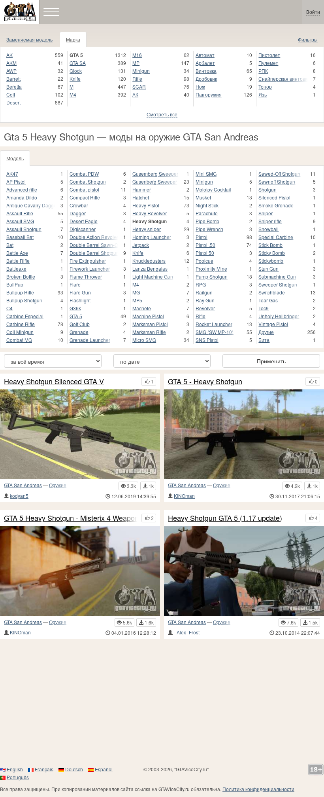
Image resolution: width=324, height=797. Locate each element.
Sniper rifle (270, 221)
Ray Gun (205, 300)
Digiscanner (83, 229)
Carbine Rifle (20, 324)
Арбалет (205, 62)
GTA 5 (76, 316)
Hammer (141, 189)
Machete (141, 308)
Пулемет (268, 62)
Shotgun (267, 189)
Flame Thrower (86, 276)
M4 (73, 94)
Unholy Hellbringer (278, 316)
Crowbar (79, 205)
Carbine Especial (24, 316)
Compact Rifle (85, 197)
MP (135, 62)
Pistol (201, 236)
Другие (266, 331)
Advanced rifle (21, 189)
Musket (203, 197)
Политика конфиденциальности (258, 789)
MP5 (137, 300)
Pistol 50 (205, 252)
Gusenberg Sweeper (154, 181)
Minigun (141, 70)
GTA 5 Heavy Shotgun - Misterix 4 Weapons (71, 518)
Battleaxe (16, 268)
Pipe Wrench (209, 229)
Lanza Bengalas (150, 268)
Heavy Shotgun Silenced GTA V (54, 381)
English (15, 769)
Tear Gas (268, 300)
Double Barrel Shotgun (94, 252)
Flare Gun (80, 292)
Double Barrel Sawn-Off (94, 244)
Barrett (13, 78)
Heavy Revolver (149, 213)
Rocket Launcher (214, 324)
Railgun (204, 292)
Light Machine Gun (152, 276)
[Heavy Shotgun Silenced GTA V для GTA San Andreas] (80, 434)
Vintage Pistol (273, 324)
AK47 (12, 173)
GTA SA (78, 62)
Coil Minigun (20, 331)
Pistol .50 (205, 244)
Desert (13, 102)
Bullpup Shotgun (24, 300)
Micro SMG (144, 339)
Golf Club (80, 324)
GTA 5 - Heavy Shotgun (205, 381)
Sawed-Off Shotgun (279, 173)
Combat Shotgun (88, 181)
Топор (265, 86)
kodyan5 (19, 495)
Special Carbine (275, 236)
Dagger (78, 213)
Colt (10, 94)
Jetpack (140, 244)
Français (44, 769)
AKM (11, 62)
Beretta (14, 86)
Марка (73, 39)
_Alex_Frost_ (188, 632)
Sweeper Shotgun (277, 284)
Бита (263, 339)
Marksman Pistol (150, 324)
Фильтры (308, 39)
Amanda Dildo (21, 197)
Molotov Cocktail (213, 189)
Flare (75, 284)
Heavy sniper (146, 229)
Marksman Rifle (149, 331)
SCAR (139, 86)
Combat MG (19, 339)
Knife (75, 78)
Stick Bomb (270, 244)
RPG (201, 284)
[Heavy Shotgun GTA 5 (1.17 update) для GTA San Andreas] (244, 571)
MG (136, 292)
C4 (9, 308)
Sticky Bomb (271, 252)
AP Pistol (16, 181)
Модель (15, 158)
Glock (76, 70)
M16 (137, 54)
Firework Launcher (90, 268)
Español (104, 769)
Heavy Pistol (145, 205)
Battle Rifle (18, 260)
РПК (263, 70)
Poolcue (204, 260)
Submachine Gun (277, 276)
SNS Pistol (207, 339)
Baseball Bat (20, 236)
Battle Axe (17, 252)
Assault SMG (20, 221)
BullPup (14, 284)
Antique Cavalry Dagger (30, 205)
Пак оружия (209, 94)
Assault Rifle (19, 213)
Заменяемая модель (29, 39)
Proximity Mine (211, 268)
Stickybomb (270, 260)
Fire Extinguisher (88, 260)
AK (9, 54)
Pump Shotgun (212, 276)
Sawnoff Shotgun (276, 181)
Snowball (268, 229)
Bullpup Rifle (20, 292)
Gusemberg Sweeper (155, 173)
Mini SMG (206, 173)
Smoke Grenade (276, 205)
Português (18, 777)
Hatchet (140, 197)
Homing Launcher (151, 236)
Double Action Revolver (94, 236)
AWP (11, 70)
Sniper (265, 213)
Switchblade (271, 292)
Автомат (205, 54)
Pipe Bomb (207, 221)
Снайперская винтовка (283, 78)
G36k (75, 308)
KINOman (184, 495)
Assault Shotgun (23, 229)
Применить (271, 361)
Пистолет (269, 54)
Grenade (79, 331)
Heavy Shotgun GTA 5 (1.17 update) (225, 518)
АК (135, 94)
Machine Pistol (148, 316)
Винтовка (206, 70)
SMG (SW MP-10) (215, 331)
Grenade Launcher (90, 339)
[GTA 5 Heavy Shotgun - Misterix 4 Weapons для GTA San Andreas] (80, 571)
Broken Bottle (20, 276)
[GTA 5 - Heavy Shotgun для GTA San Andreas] (244, 434)
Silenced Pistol (274, 197)
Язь (262, 94)
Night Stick (207, 205)
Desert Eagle (84, 221)
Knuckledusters (149, 260)
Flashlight (80, 300)
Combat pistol (84, 189)
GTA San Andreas (23, 485)
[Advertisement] (162, 702)
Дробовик (206, 78)
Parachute (207, 213)
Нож (200, 86)
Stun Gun (268, 268)
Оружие (57, 485)
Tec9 (263, 308)
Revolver (205, 308)
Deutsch (74, 769)
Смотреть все (162, 114)
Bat (9, 244)
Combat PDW (84, 173)
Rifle (137, 78)
